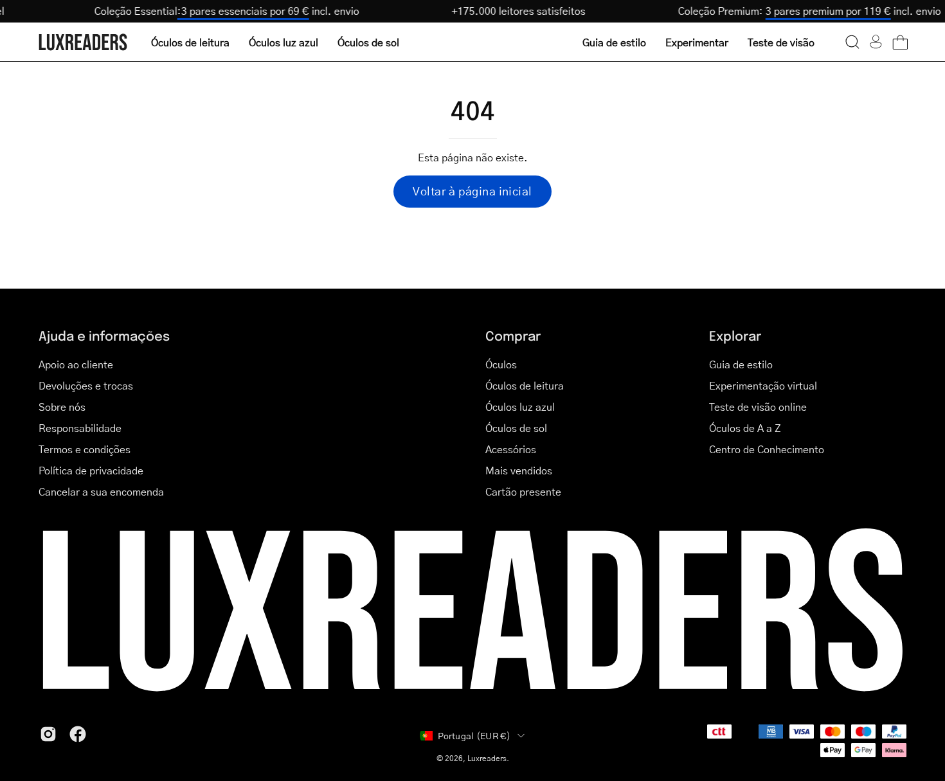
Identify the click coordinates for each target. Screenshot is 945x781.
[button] (852, 42)
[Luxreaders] (84, 42)
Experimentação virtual (763, 385)
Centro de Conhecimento (766, 449)
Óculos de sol (516, 427)
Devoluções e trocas (86, 385)
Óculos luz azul (520, 406)
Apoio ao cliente (76, 364)
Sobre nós (62, 406)
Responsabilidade (80, 427)
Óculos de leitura (524, 385)
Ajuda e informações (104, 335)
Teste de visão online (758, 406)
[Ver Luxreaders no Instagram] (48, 734)
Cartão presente (523, 491)
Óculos (501, 364)
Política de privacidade (91, 470)
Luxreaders (487, 758)
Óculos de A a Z (745, 427)
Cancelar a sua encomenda (101, 491)
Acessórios (510, 449)
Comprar (513, 335)
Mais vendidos (518, 470)
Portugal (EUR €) (474, 735)
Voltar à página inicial (472, 191)
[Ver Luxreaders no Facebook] (77, 734)
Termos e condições (84, 449)
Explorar (735, 335)
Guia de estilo (741, 364)
